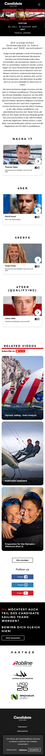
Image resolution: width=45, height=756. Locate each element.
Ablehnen (23, 750)
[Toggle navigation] (39, 4)
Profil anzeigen (22, 157)
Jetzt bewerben (13, 638)
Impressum (22, 727)
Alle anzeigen (22, 560)
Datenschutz (12, 750)
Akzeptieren (34, 750)
